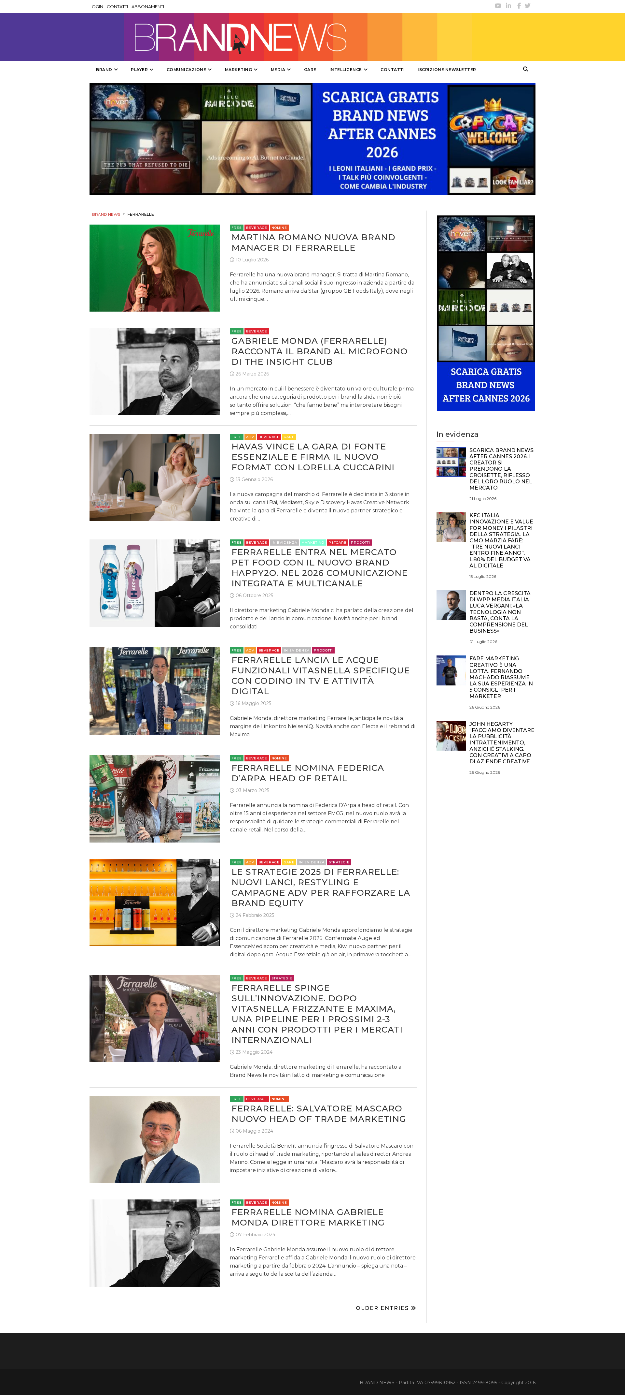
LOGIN (96, 6)
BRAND (104, 69)
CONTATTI (117, 6)
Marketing (312, 542)
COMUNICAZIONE (186, 69)
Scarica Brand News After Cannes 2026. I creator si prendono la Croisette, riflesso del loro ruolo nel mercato (501, 469)
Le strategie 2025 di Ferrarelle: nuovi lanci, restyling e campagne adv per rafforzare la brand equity (320, 887)
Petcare (337, 542)
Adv (250, 437)
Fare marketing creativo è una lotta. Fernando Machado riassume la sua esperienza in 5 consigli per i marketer (501, 677)
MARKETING (238, 69)
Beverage (256, 228)
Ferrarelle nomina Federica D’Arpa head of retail (307, 773)
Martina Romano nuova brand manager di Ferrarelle (313, 242)
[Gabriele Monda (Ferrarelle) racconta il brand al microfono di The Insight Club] (155, 371)
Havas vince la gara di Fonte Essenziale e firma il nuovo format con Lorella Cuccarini (313, 457)
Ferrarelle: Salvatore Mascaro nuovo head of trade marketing (318, 1113)
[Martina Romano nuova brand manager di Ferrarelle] (155, 267)
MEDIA (278, 69)
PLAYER (139, 69)
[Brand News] (281, 37)
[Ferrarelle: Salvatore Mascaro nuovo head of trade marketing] (155, 1139)
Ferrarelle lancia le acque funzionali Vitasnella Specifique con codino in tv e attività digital (320, 676)
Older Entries (383, 1308)
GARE (310, 69)
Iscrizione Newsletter (447, 69)
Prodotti (360, 542)
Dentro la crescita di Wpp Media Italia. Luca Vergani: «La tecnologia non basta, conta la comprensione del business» (500, 612)
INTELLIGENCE (345, 69)
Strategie (339, 862)
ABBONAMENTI (148, 6)
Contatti (393, 69)
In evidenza (284, 542)
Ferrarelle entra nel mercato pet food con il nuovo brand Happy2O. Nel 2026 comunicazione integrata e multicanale (319, 568)
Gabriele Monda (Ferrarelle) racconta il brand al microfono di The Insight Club (319, 351)
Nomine (279, 228)
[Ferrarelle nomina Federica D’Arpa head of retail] (155, 798)
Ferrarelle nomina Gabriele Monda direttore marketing (308, 1217)
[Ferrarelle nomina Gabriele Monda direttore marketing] (155, 1243)
